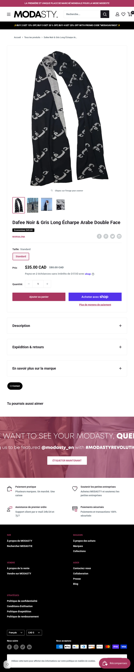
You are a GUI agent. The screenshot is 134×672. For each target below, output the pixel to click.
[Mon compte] (117, 14)
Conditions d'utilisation (20, 606)
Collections (79, 551)
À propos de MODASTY (19, 540)
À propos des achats (84, 540)
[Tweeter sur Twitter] (112, 236)
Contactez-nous (82, 568)
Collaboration (80, 573)
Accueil (17, 37)
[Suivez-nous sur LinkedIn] (29, 647)
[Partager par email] (119, 236)
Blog (75, 583)
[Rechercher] (104, 14)
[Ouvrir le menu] (8, 14)
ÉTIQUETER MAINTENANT (67, 460)
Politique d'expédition (19, 611)
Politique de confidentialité (22, 601)
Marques (78, 546)
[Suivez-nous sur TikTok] (22, 647)
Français (13, 632)
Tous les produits (32, 37)
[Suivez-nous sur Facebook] (9, 647)
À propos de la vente (18, 568)
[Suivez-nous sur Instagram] (16, 647)
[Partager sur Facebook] (99, 236)
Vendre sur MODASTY (19, 573)
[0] (130, 14)
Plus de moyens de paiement (95, 304)
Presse (77, 578)
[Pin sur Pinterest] (105, 236)
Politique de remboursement (23, 616)
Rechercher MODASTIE (19, 546)
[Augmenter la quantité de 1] (47, 284)
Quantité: (17, 284)
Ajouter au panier (39, 296)
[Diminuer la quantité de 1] (28, 284)
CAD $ (31, 632)
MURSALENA (18, 237)
